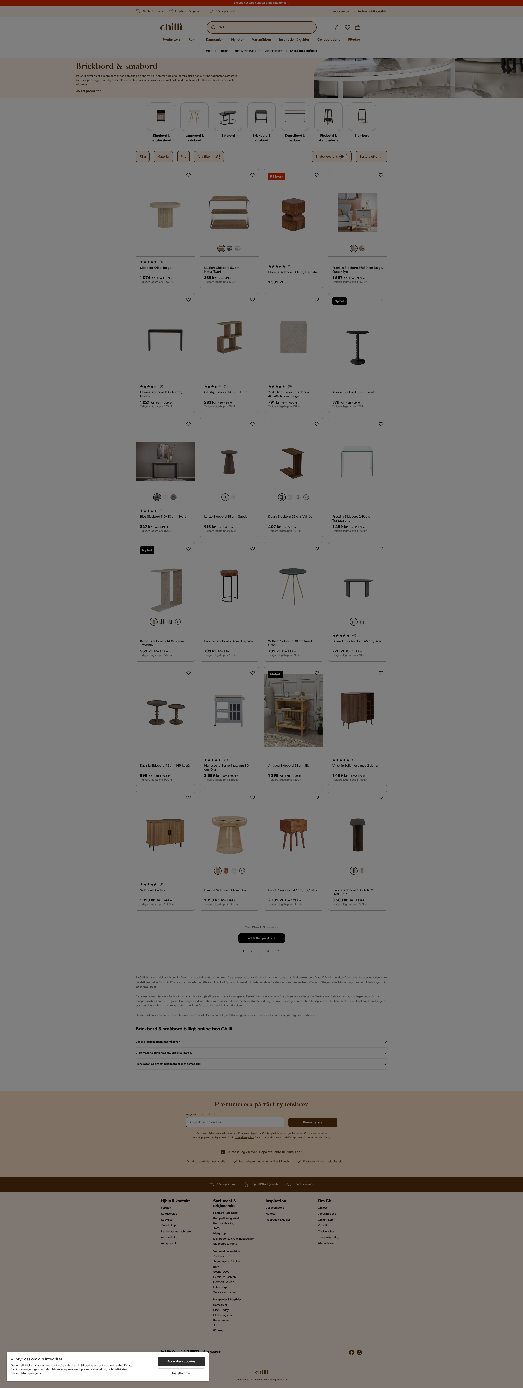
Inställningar (181, 1373)
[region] (108, 1366)
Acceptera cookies (181, 1361)
